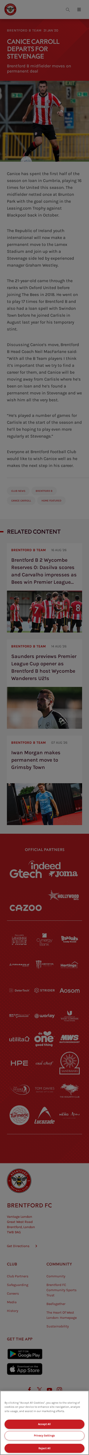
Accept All (44, 1424)
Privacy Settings (44, 1435)
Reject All (44, 1448)
